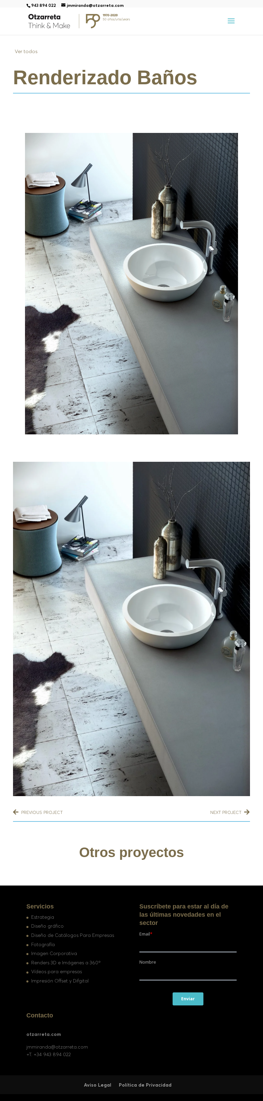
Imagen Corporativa (54, 953)
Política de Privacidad (145, 1085)
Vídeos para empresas (56, 971)
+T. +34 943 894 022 (48, 1054)
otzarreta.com (43, 1034)
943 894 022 (43, 5)
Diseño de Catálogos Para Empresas (72, 935)
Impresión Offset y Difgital (60, 981)
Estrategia (42, 917)
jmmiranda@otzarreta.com (57, 1047)
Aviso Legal (97, 1085)
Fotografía (43, 944)
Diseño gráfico (47, 926)
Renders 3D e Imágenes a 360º (66, 963)
